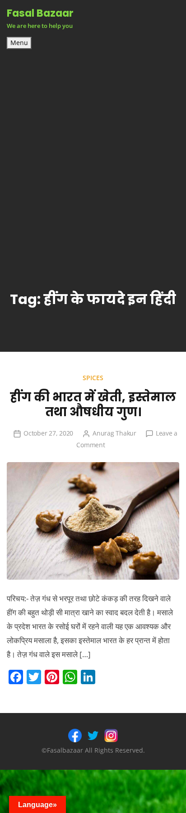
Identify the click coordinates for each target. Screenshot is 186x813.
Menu (19, 43)
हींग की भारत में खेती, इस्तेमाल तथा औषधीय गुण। (93, 404)
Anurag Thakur (114, 433)
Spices (93, 377)
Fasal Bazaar (40, 13)
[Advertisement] (93, 146)
